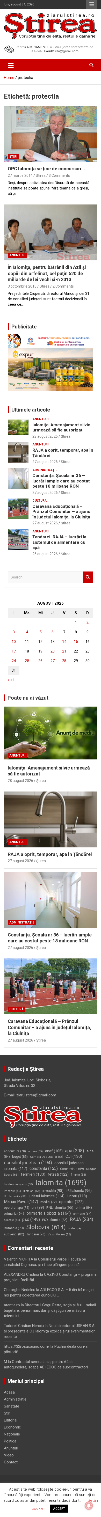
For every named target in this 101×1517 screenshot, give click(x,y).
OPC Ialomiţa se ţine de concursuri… (46, 168)
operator (71, 1201)
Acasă (9, 1392)
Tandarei (35, 1234)
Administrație (44, 470)
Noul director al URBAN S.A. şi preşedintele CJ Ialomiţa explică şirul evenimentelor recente (49, 1331)
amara (35, 1151)
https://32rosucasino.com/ (26, 1346)
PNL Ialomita (59, 1208)
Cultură (39, 500)
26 (40, 660)
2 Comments (63, 286)
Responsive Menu (91, 4)
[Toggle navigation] (11, 65)
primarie (82, 1213)
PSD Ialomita (54, 1220)
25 (27, 660)
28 (64, 660)
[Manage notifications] (89, 1505)
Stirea (41, 175)
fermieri (33, 1174)
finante (78, 1174)
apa (74, 1150)
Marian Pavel (21, 1201)
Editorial (10, 1420)
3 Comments (59, 175)
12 (40, 641)
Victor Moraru (59, 1234)
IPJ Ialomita (79, 1191)
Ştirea (65, 436)
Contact (11, 1462)
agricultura (15, 1151)
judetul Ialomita (46, 1196)
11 (27, 641)
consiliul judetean (28, 1162)
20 (53, 651)
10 (14, 641)
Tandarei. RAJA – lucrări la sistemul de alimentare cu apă (59, 542)
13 (53, 641)
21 (64, 651)
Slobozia (46, 1227)
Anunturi (17, 255)
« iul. (11, 680)
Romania (14, 1228)
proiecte (12, 1220)
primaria (14, 1213)
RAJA (81, 1219)
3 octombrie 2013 (22, 286)
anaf (54, 1151)
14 (64, 641)
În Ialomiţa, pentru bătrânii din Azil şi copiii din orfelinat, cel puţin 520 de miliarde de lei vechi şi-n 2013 (47, 273)
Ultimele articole (30, 410)
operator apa (16, 1208)
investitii (52, 1191)
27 (53, 660)
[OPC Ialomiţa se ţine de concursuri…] (50, 134)
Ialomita (60, 1182)
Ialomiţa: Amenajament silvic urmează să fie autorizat (61, 427)
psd (31, 1219)
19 (40, 651)
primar (84, 1208)
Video (9, 1455)
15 (76, 641)
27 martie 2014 (20, 175)
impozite (12, 1191)
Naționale (12, 1434)
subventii (14, 1234)
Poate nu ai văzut (28, 698)
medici (48, 1202)
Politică (10, 1441)
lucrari (77, 1196)
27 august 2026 (45, 462)
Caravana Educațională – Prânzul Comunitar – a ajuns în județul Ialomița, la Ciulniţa (61, 511)
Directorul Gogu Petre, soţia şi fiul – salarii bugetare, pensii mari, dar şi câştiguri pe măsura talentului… (50, 1310)
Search (88, 577)
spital (75, 1228)
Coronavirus (72, 1169)
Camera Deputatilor (46, 1157)
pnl (38, 1207)
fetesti (58, 1174)
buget (20, 1157)
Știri (13, 156)
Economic (12, 1427)
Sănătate (11, 1406)
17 (14, 651)
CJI (74, 1156)
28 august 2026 (45, 436)
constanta (44, 1168)
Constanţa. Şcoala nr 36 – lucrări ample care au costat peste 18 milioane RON (61, 481)
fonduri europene (18, 1184)
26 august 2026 (45, 554)
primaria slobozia (48, 1213)
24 (14, 660)
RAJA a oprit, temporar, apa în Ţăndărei (50, 854)
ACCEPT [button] (59, 1509)
